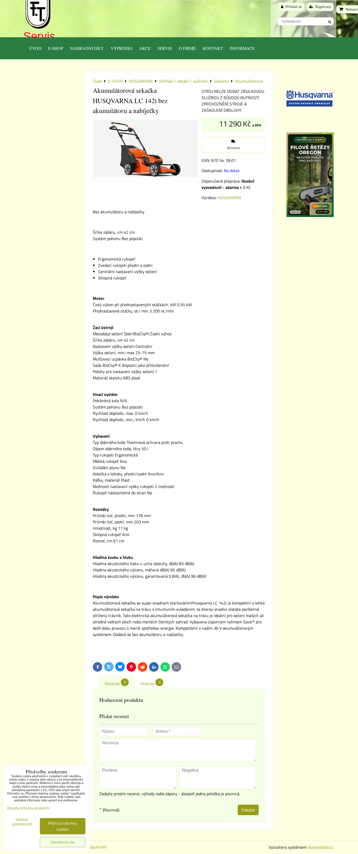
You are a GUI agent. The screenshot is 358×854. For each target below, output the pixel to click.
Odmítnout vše (62, 842)
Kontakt (213, 48)
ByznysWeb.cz (320, 847)
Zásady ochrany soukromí (28, 808)
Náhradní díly (87, 48)
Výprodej (121, 48)
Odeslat (248, 810)
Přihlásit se (293, 6)
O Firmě (187, 48)
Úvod (35, 48)
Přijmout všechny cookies (62, 826)
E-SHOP (55, 48)
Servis (39, 36)
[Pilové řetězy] (310, 215)
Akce (145, 48)
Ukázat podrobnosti (22, 822)
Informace (242, 48)
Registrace (322, 6)
